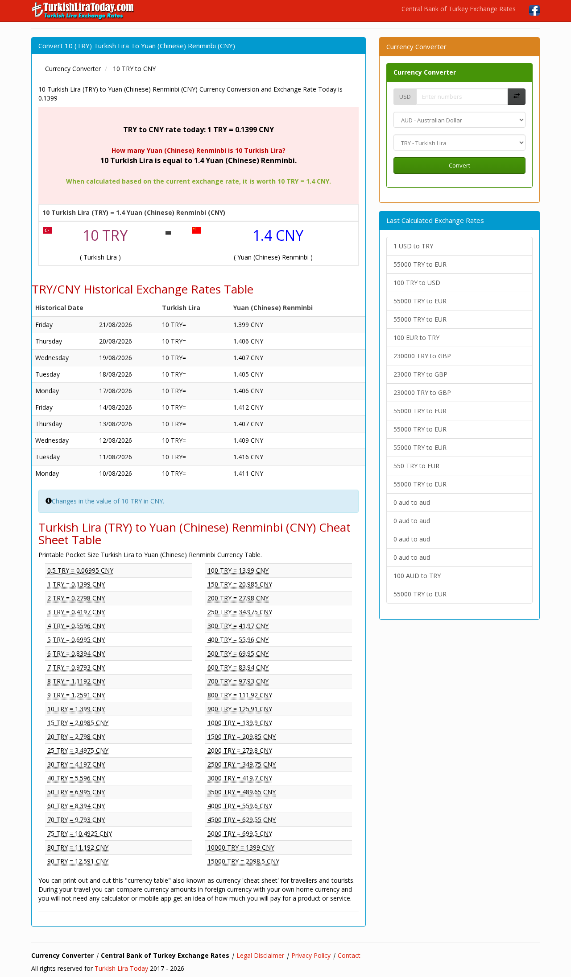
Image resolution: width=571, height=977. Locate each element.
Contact (349, 955)
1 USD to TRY (413, 246)
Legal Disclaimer (260, 955)
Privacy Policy (311, 955)
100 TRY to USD (416, 282)
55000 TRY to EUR (420, 264)
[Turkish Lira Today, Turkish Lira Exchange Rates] (83, 10)
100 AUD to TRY (417, 575)
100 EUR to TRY (416, 337)
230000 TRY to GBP (422, 356)
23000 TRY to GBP (420, 374)
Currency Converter (424, 72)
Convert (459, 165)
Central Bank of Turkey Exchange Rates (458, 8)
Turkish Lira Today (121, 968)
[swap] (516, 96)
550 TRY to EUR (416, 465)
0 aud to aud (411, 502)
